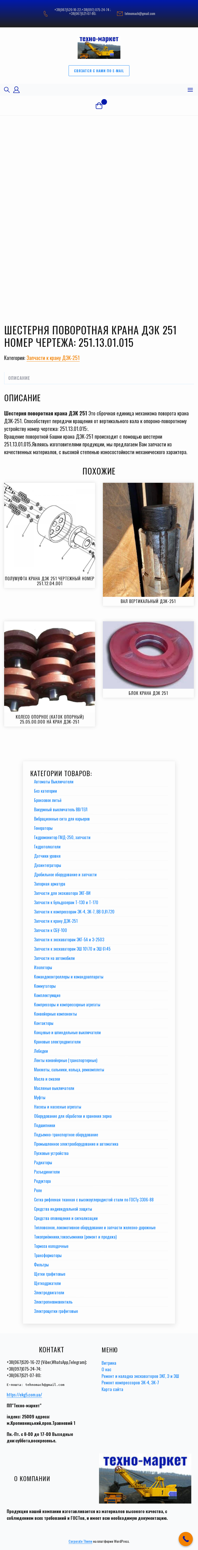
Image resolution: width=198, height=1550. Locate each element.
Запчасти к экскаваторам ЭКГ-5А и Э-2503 (69, 939)
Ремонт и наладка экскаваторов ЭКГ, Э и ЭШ (140, 1376)
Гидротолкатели (47, 847)
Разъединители (47, 1172)
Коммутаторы (45, 986)
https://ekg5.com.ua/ (24, 1394)
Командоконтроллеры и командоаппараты (68, 977)
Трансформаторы (48, 1255)
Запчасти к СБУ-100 (50, 930)
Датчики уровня (47, 856)
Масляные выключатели (54, 1088)
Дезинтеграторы (47, 865)
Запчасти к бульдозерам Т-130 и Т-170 (66, 902)
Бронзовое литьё (47, 800)
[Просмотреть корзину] (99, 105)
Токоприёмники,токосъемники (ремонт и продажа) (75, 1237)
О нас (106, 1369)
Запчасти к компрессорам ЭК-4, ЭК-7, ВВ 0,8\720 (74, 912)
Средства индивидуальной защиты (63, 1209)
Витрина (109, 1363)
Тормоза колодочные (51, 1246)
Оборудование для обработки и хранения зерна (73, 1116)
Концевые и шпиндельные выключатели (67, 1032)
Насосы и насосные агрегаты (57, 1107)
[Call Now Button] (186, 1539)
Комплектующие (47, 995)
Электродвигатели (49, 1292)
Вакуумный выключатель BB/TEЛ (60, 809)
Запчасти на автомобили (54, 958)
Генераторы (43, 828)
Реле (38, 1190)
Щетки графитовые (49, 1274)
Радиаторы (43, 1162)
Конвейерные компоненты (55, 1014)
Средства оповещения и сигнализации (66, 1218)
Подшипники (44, 1125)
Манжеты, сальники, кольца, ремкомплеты (69, 1069)
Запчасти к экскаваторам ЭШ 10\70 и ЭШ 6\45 (72, 949)
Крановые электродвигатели (57, 1042)
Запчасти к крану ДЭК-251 (53, 358)
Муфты (39, 1097)
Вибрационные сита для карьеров (62, 819)
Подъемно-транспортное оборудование (66, 1134)
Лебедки (41, 1051)
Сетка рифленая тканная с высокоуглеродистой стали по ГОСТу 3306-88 (94, 1199)
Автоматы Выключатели (53, 781)
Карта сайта (112, 1389)
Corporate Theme (80, 1541)
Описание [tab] (19, 378)
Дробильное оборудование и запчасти (65, 874)
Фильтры (41, 1265)
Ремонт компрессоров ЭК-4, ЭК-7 (130, 1382)
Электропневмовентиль (53, 1302)
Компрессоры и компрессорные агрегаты (67, 1004)
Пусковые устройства (51, 1153)
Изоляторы (43, 967)
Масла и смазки (47, 1079)
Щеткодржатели (47, 1283)
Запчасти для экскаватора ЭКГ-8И (62, 893)
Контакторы (43, 1023)
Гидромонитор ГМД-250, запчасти (62, 837)
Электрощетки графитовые (56, 1311)
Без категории (45, 791)
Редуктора (42, 1181)
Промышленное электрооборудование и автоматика (76, 1144)
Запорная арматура (49, 884)
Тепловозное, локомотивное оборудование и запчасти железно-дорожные (94, 1227)
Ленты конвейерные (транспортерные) (65, 1060)
